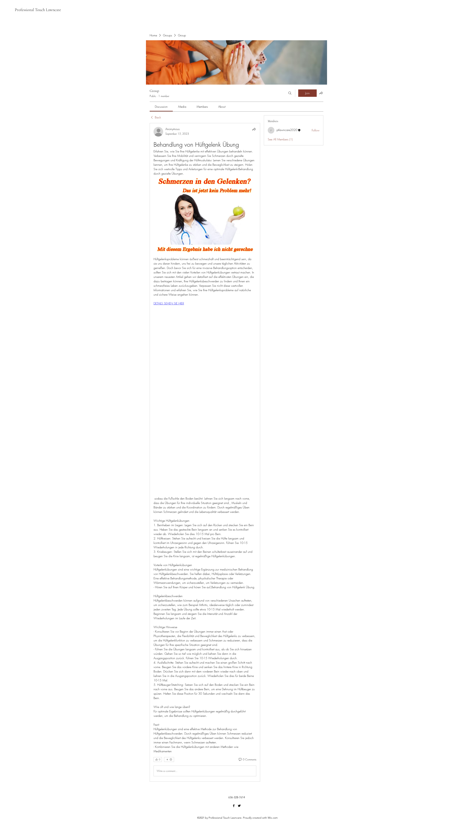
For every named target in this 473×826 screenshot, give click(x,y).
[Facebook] (234, 806)
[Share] (254, 129)
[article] (205, 452)
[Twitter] (239, 806)
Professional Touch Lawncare (38, 9)
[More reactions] (169, 759)
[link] (161, 107)
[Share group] (321, 93)
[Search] (290, 93)
